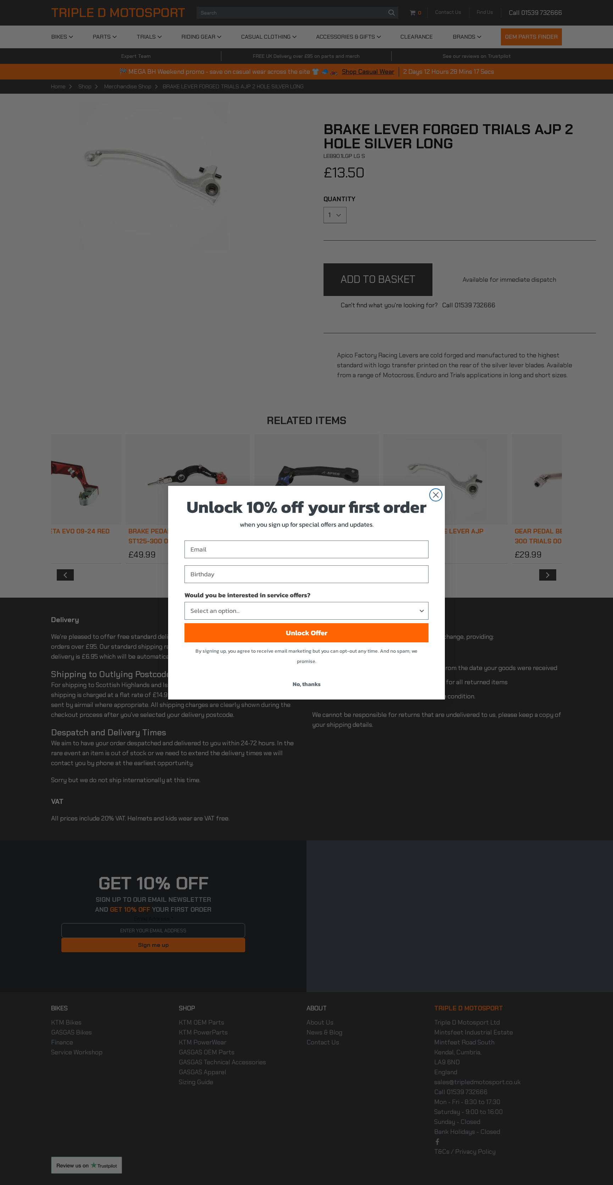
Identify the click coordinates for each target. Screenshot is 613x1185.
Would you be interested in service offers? (247, 595)
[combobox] (304, 610)
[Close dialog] (436, 495)
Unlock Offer (306, 632)
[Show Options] (421, 610)
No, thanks (307, 684)
